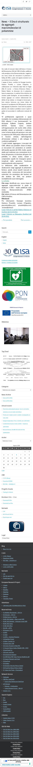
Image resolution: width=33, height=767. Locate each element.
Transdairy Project (8, 598)
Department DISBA (7, 481)
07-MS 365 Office (7, 626)
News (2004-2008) (7, 398)
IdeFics (5, 587)
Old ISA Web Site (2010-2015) (11, 738)
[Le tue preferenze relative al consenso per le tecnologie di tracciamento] (30, 764)
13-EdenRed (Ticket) (8, 639)
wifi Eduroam (6, 684)
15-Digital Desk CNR (8, 643)
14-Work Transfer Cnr (8, 641)
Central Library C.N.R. (9, 718)
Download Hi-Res (7, 500)
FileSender (6, 677)
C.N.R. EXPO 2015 (8, 567)
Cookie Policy (16, 748)
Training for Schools (8, 492)
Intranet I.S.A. (7, 690)
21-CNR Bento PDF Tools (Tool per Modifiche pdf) (16, 657)
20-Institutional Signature (9, 654)
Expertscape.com (7, 517)
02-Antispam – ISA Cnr (9, 615)
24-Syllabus (6, 663)
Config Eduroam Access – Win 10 (13, 688)
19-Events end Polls (8, 652)
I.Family (5, 585)
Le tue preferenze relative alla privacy (18, 761)
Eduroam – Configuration (11, 686)
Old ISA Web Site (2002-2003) (11, 734)
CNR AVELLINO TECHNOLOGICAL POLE (14, 605)
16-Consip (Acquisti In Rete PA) (11, 646)
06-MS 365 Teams (8, 623)
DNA (27, 42)
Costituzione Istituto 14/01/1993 (9, 260)
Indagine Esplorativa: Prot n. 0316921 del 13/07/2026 (16, 420)
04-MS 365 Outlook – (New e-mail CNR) (13, 619)
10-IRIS (5, 632)
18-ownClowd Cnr (7, 650)
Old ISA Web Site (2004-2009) (11, 736)
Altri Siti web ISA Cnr (8, 514)
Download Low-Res (8, 503)
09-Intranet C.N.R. (8, 630)
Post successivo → (26, 220)
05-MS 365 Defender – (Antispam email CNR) (15, 621)
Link (4, 511)
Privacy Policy (5, 538)
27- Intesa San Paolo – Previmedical (13, 670)
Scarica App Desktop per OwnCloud (14, 681)
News (5, 42)
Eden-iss (5, 596)
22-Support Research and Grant (11, 659)
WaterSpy (5, 592)
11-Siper (5, 634)
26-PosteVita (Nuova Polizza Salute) (13, 668)
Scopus (5, 706)
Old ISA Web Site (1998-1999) (11, 729)
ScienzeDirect (7, 709)
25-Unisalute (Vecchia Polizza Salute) (13, 665)
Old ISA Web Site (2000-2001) (11, 731)
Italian (4, 243)
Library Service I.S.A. (9, 720)
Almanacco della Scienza (10, 564)
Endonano (5, 594)
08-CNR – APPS (7, 628)
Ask (4, 698)
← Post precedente (7, 220)
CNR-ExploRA (7, 711)
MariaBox (5, 589)
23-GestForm (6, 661)
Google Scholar (7, 704)
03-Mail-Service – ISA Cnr (10, 617)
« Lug (3, 470)
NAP (30, 42)
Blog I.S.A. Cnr (7, 549)
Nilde (4, 722)
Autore (7, 39)
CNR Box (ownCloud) (8, 679)
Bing (4, 700)
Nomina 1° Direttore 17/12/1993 (10, 262)
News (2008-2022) (7, 401)
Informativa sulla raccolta (11, 765)
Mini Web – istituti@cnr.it (9, 484)
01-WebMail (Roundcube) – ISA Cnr (12, 612)
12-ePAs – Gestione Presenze (11, 637)
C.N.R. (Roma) (6, 478)
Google (5, 702)
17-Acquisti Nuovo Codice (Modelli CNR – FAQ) (15, 648)
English (5, 240)
